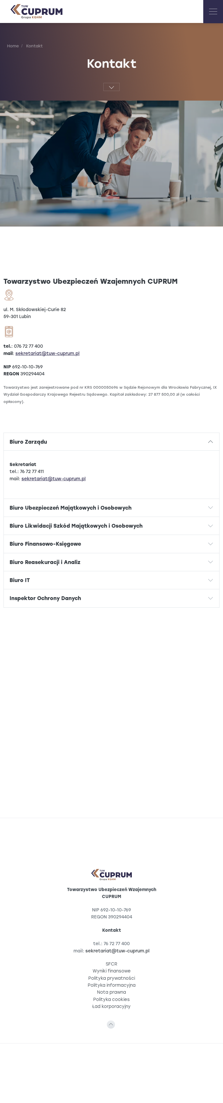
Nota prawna (111, 992)
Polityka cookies (111, 999)
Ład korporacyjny (111, 1006)
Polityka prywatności (111, 978)
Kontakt (34, 46)
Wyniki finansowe (112, 971)
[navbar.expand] (213, 11)
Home (13, 46)
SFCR (111, 964)
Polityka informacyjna (112, 985)
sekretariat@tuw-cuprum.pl (47, 353)
